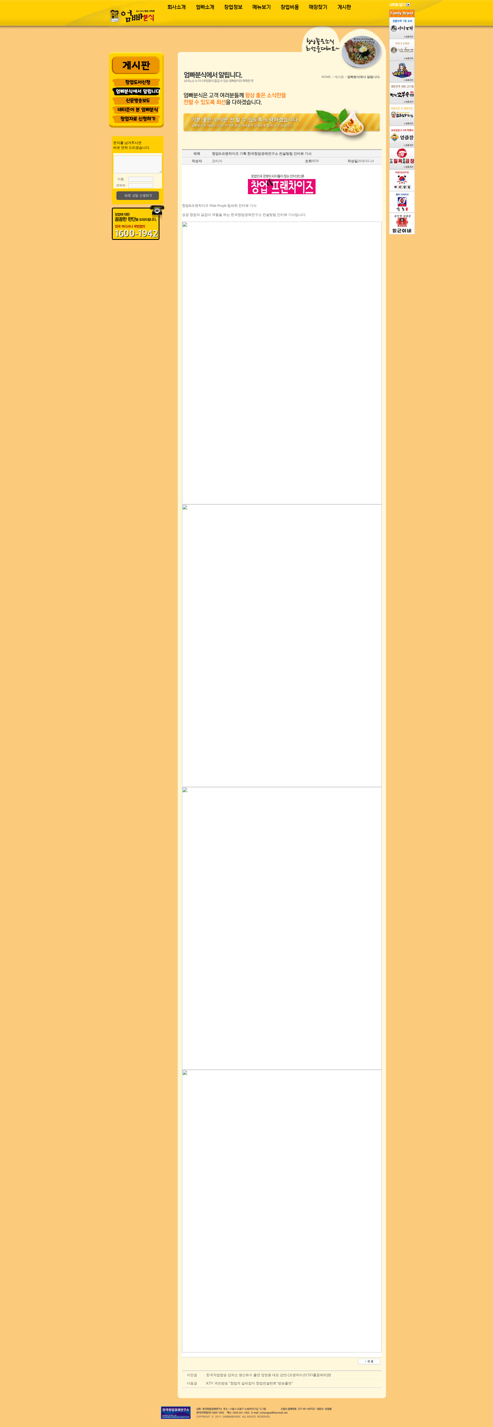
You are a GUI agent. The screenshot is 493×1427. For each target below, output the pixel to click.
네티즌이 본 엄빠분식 (138, 110)
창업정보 (233, 7)
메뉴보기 (261, 7)
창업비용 (290, 7)
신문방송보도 (138, 100)
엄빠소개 (205, 7)
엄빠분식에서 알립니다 (138, 91)
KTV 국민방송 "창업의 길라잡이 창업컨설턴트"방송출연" (249, 1383)
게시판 (344, 7)
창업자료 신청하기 (137, 119)
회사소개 (176, 7)
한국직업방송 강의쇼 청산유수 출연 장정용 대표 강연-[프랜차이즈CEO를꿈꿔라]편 (268, 1375)
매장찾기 (318, 7)
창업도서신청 (137, 82)
